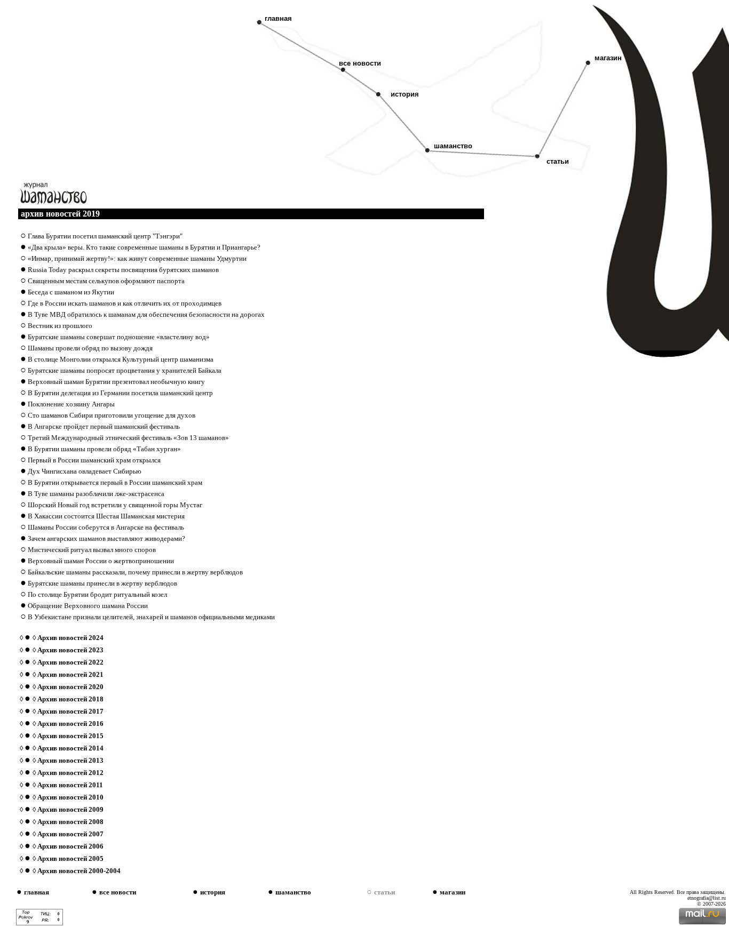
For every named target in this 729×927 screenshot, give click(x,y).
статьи (554, 161)
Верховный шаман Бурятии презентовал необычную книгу (116, 382)
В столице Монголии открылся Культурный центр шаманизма (120, 359)
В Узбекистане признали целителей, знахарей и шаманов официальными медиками (151, 617)
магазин (608, 58)
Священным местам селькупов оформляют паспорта (106, 281)
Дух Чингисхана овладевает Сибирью (84, 471)
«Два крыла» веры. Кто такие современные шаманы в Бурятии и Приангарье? (144, 247)
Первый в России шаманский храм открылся (94, 460)
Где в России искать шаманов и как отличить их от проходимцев (124, 303)
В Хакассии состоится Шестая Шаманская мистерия (106, 516)
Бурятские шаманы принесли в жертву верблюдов (102, 583)
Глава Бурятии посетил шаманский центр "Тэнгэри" (105, 236)
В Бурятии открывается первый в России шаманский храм (115, 482)
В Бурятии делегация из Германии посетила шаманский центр (120, 393)
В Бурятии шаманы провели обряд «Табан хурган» (104, 449)
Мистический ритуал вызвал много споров (92, 550)
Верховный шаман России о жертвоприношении (101, 561)
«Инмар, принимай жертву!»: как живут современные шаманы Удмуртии (137, 258)
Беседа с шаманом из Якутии (71, 292)
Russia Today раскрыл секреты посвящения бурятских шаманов (123, 270)
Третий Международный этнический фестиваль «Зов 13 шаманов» (128, 438)
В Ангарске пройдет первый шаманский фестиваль (104, 426)
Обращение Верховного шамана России (88, 606)
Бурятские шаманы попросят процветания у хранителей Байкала (124, 370)
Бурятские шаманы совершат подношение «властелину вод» (119, 337)
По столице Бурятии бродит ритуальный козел (97, 594)
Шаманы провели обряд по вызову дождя (90, 348)
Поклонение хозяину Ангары (71, 404)
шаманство (453, 146)
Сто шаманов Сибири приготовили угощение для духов (111, 415)
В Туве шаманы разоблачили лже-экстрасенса (96, 494)
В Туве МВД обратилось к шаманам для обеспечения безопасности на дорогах (146, 314)
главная (278, 18)
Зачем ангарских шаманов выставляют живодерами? (106, 538)
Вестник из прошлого (60, 326)
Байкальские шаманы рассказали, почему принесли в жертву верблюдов (135, 572)
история (405, 94)
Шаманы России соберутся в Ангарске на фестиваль (106, 527)
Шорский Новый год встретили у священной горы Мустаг (115, 505)
